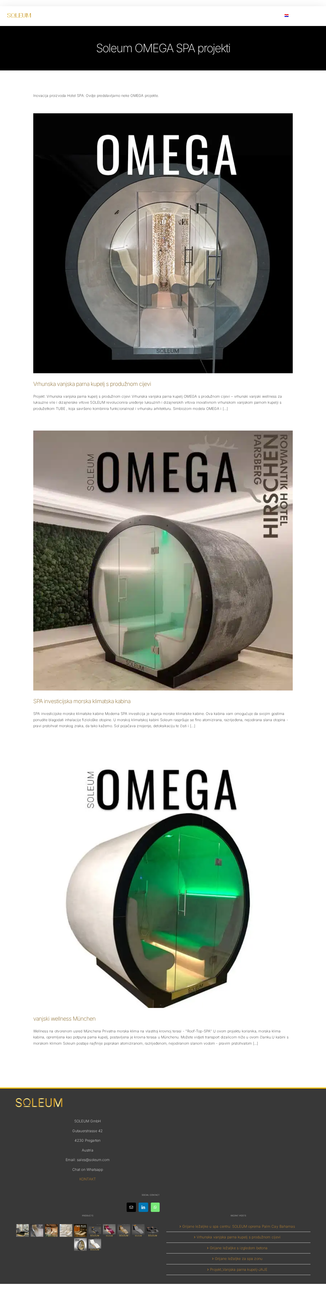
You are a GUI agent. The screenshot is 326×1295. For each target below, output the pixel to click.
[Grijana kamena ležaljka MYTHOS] (95, 1230)
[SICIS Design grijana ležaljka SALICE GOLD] (37, 1230)
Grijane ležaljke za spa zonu (239, 1258)
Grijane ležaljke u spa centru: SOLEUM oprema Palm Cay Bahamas (238, 1226)
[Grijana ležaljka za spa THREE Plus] (22, 1230)
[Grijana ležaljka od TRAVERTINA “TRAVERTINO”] (51, 1230)
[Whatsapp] (155, 1207)
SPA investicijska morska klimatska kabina (81, 701)
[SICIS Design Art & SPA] (80, 1244)
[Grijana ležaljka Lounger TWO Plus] (80, 1230)
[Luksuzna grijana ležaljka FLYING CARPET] (123, 1230)
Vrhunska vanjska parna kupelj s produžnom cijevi (92, 384)
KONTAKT (87, 1179)
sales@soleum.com (93, 1159)
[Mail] (131, 1207)
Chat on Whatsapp (87, 1169)
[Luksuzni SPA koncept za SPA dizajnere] (152, 1230)
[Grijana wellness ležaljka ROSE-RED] (109, 1230)
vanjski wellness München (64, 1018)
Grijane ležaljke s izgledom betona (238, 1248)
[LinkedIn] (143, 1207)
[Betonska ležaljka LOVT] (138, 1230)
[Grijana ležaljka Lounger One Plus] (66, 1230)
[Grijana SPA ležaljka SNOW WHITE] (95, 1244)
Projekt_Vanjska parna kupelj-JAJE (238, 1269)
